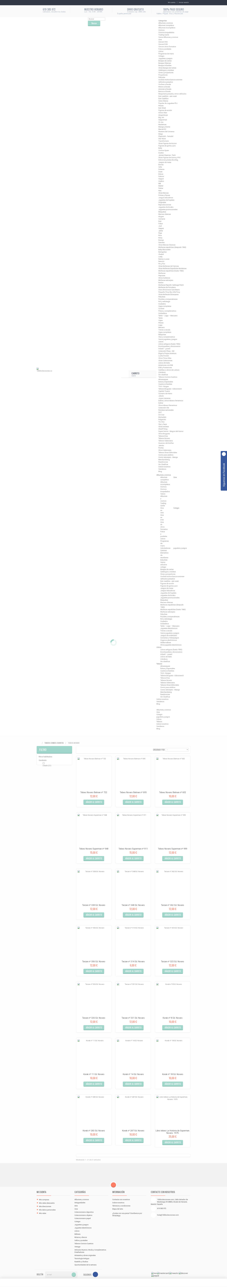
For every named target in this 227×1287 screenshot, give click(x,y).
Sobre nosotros (164, 467)
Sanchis (161, 242)
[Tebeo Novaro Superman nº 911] (133, 830)
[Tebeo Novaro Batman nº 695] (133, 774)
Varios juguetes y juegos (167, 339)
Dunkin (161, 153)
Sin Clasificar (163, 464)
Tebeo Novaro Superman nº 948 (93, 849)
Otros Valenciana (164, 450)
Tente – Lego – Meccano (167, 316)
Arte (76, 1206)
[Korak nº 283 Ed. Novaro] (94, 1112)
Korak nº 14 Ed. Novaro (133, 1074)
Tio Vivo (161, 422)
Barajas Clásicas (164, 63)
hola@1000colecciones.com (168, 1215)
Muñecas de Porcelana (167, 287)
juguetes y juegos (180, 548)
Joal (160, 226)
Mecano (161, 327)
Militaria (77, 1234)
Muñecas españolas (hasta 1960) (171, 271)
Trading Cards (163, 35)
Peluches (161, 297)
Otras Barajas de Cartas (167, 68)
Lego (160, 325)
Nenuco (161, 261)
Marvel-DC (162, 129)
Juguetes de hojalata (166, 200)
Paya (160, 233)
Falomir (161, 176)
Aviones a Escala (164, 89)
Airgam (161, 217)
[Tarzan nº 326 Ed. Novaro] (94, 999)
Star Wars (162, 139)
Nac (159, 191)
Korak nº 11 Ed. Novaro (93, 1074)
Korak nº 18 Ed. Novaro (172, 1074)
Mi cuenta (41, 1192)
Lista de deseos (99, 804)
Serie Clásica (163, 101)
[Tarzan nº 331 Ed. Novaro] (133, 999)
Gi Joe (160, 122)
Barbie (160, 283)
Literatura (162, 372)
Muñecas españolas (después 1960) (172, 247)
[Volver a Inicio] (39, 743)
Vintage (77, 1247)
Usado (47, 765)
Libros (160, 51)
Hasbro (161, 181)
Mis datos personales (47, 1210)
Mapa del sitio (117, 1209)
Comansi (161, 219)
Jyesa (160, 231)
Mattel (160, 186)
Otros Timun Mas (164, 358)
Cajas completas (164, 306)
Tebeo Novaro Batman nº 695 (133, 792)
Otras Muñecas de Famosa (168, 266)
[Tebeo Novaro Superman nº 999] (172, 830)
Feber (160, 224)
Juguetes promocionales (167, 209)
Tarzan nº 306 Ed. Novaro (93, 961)
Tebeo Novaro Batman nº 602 (172, 792)
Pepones (161, 276)
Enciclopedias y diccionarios (169, 346)
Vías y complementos (166, 337)
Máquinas (162, 335)
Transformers (163, 141)
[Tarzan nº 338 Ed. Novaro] (94, 886)
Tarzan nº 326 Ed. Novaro (93, 1018)
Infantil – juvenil (164, 349)
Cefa (160, 167)
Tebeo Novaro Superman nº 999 (172, 849)
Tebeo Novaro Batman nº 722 (93, 792)
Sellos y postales (80, 1240)
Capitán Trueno (164, 391)
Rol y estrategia (164, 301)
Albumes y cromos (165, 23)
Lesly (160, 257)
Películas (161, 77)
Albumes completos (166, 25)
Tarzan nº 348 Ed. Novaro (133, 905)
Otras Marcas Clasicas (166, 245)
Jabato (161, 396)
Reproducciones (164, 205)
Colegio (161, 56)
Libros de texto (164, 363)
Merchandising (164, 460)
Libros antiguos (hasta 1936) (169, 344)
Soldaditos (162, 313)
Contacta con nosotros (121, 1199)
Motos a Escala (164, 87)
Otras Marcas (163, 193)
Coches (161, 309)
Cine (160, 40)
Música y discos (80, 1237)
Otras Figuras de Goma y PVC (169, 158)
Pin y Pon (161, 264)
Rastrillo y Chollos (81, 1262)
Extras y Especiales (165, 382)
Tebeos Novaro (164, 438)
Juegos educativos (165, 198)
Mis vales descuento (47, 1203)
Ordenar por (159, 749)
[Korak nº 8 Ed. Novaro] (172, 999)
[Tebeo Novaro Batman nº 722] (94, 774)
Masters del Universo (166, 132)
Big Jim (161, 117)
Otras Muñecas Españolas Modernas (172, 268)
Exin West (162, 108)
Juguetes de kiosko (166, 207)
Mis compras (44, 1200)
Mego (160, 134)
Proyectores (162, 75)
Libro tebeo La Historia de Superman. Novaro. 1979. (173, 1131)
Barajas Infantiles (164, 65)
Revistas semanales (166, 410)
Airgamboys (163, 115)
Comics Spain (163, 150)
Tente (160, 318)
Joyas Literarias (164, 398)
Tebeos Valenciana (165, 441)
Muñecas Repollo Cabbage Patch (171, 285)
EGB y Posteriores (165, 368)
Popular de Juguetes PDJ (167, 103)
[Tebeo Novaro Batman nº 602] (172, 774)
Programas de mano (166, 54)
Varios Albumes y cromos (168, 37)
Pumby (161, 448)
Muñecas (161, 273)
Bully (160, 148)
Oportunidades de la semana (85, 1265)
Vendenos (162, 469)
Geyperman (162, 120)
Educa (160, 174)
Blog (160, 471)
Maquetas (162, 212)
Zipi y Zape (162, 424)
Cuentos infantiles (165, 384)
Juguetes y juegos (165, 58)
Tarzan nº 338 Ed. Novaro (93, 905)
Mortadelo (162, 417)
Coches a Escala (164, 84)
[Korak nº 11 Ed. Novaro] (94, 1055)
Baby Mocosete (164, 250)
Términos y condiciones (121, 1206)
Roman (161, 240)
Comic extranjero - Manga (168, 457)
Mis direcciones (45, 1206)
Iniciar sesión (184, 2)
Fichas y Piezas (164, 195)
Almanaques (163, 379)
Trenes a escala (164, 330)
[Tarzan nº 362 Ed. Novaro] (172, 886)
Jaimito (161, 445)
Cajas (160, 320)
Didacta (161, 169)
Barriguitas (162, 252)
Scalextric (162, 304)
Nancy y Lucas (163, 259)
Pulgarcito (162, 419)
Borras (160, 165)
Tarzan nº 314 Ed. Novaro (133, 961)
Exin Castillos (163, 99)
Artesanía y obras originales (85, 1255)
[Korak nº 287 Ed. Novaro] (133, 1112)
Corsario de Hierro (165, 394)
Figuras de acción (165, 110)
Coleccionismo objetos (83, 1215)
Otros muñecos (164, 278)
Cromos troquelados (166, 32)
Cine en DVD (163, 44)
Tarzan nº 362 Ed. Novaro (172, 905)
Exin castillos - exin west (167, 96)
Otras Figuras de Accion (167, 143)
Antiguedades (79, 1203)
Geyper (161, 179)
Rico (160, 235)
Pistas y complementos (167, 311)
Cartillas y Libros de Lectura (168, 370)
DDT (160, 412)
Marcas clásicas (164, 214)
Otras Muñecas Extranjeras (168, 294)
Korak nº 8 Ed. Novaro (172, 1018)
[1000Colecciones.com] (44, 374)
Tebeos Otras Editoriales (167, 453)
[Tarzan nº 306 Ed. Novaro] (94, 943)
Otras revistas (163, 427)
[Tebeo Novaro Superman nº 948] (94, 830)
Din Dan (161, 415)
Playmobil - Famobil (165, 136)
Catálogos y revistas (166, 70)
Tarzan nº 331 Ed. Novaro (133, 1018)
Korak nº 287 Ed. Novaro (133, 1130)
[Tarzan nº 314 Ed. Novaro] (133, 943)
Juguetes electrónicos (82, 1228)
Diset (160, 172)
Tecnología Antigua (81, 1258)
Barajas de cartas (165, 61)
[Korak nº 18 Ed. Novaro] (172, 1055)
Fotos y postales (164, 49)
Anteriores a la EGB (165, 365)
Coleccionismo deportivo (84, 1212)
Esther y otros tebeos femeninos (170, 401)
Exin (159, 221)
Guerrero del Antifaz (166, 443)
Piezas (160, 106)
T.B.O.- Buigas (163, 386)
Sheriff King (162, 429)
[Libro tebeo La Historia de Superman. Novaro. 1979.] (172, 1112)
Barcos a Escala (164, 91)
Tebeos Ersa (163, 436)
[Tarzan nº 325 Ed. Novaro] (172, 943)
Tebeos (159, 722)
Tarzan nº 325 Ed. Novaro (172, 961)
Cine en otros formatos (167, 47)
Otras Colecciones (165, 360)
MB (159, 183)
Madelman (162, 124)
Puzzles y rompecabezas (167, 299)
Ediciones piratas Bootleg (168, 160)
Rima (160, 238)
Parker (160, 188)
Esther (160, 403)
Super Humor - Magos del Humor (170, 431)
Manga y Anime (164, 127)
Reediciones (163, 462)
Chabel (161, 254)
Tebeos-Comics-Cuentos (167, 377)
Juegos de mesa (164, 162)
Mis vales (42, 1213)
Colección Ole (163, 408)
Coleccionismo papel (82, 1218)
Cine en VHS (163, 42)
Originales (162, 202)
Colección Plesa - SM (166, 351)
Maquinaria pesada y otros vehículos (172, 94)
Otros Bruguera (164, 434)
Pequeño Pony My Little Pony (169, 292)
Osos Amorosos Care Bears (169, 290)
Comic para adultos (165, 455)
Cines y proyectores (165, 73)
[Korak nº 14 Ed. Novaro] (133, 1055)
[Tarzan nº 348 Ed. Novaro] (133, 886)
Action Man (162, 113)
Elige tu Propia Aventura (167, 353)
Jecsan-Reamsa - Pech (167, 155)
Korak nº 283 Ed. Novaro (94, 1130)
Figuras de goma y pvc (167, 146)
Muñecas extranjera (165, 280)
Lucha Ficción (163, 356)
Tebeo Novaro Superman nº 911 (133, 849)
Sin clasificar (163, 375)
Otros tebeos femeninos (167, 405)
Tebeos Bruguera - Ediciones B (170, 389)
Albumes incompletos (166, 28)
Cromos (161, 30)
